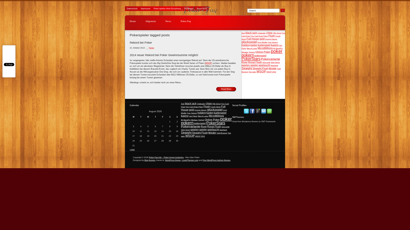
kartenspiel (264, 45)
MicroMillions (265, 48)
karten (254, 45)
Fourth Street (215, 107)
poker (277, 51)
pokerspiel (260, 55)
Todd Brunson (221, 133)
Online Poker (262, 52)
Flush (271, 35)
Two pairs (252, 72)
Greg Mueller (262, 42)
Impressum (145, 9)
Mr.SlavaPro (278, 48)
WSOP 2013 (271, 72)
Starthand (274, 65)
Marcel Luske (252, 48)
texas (272, 68)
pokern (248, 55)
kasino (275, 45)
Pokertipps (188, 9)
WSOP (261, 71)
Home (133, 21)
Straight (247, 68)
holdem (246, 45)
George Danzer (271, 39)
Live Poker (193, 116)
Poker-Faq (186, 21)
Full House (253, 39)
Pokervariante (270, 59)
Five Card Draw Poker (259, 36)
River (245, 62)
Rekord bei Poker (141, 42)
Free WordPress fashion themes (216, 160)
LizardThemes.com (190, 160)
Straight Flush (260, 68)
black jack (251, 32)
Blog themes (149, 160)
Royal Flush (202, 9)
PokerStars (251, 59)
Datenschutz (132, 9)
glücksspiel (249, 42)
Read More (226, 89)
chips (269, 32)
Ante (243, 33)
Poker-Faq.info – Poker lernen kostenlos (166, 157)
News (168, 21)
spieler (254, 65)
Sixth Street (275, 62)
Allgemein (150, 21)
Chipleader (261, 33)
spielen (246, 65)
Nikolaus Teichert (248, 52)
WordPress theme (173, 160)
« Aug (132, 150)
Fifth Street (277, 33)
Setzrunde (266, 62)
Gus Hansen (273, 42)
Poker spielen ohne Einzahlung (167, 9)
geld (262, 39)
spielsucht (264, 65)
